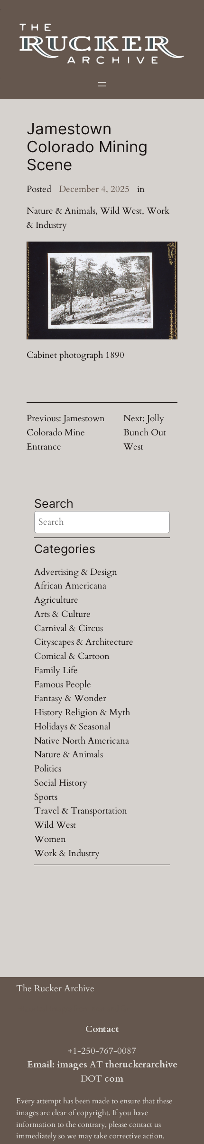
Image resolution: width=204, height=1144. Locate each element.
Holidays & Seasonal (72, 726)
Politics (47, 769)
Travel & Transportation (80, 811)
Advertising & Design (75, 572)
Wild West (121, 211)
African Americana (70, 586)
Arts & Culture (62, 614)
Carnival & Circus (68, 628)
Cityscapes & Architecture (83, 642)
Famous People (62, 684)
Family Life (56, 670)
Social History (60, 783)
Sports (45, 797)
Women (50, 839)
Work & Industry (67, 853)
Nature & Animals (61, 211)
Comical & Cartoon (72, 656)
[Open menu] (102, 84)
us (157, 1124)
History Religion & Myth (82, 712)
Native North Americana (81, 741)
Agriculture (56, 600)
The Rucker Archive (55, 988)
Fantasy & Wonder (70, 698)
